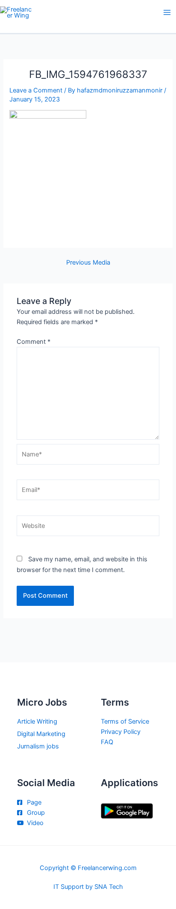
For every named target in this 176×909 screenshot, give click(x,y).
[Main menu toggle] (167, 12)
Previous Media (88, 262)
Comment (33, 342)
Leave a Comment (35, 90)
